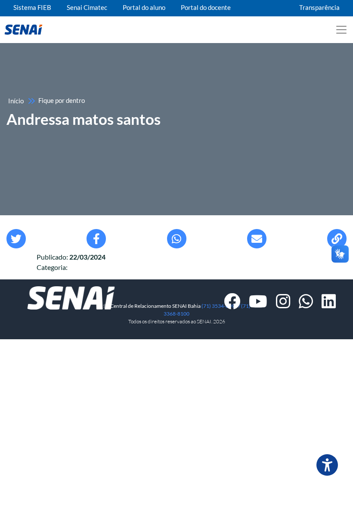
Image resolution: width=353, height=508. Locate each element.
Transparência (319, 7)
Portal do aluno (144, 7)
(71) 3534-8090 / (221, 306)
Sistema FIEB (32, 7)
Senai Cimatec (87, 7)
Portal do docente (206, 7)
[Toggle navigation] (341, 30)
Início (16, 101)
